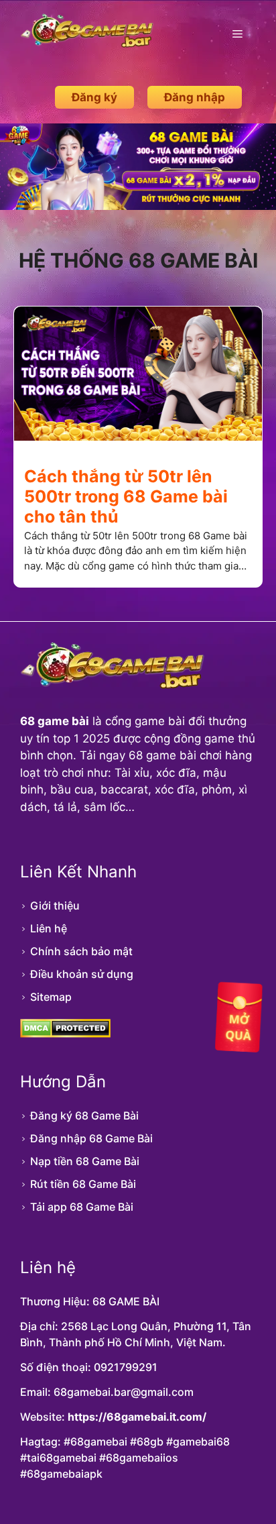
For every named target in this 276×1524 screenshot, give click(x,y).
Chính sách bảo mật (81, 951)
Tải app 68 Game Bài (81, 1206)
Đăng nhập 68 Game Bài (91, 1138)
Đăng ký (94, 97)
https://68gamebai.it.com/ (137, 1416)
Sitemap (51, 996)
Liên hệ (48, 928)
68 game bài (54, 721)
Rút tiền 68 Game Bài (83, 1184)
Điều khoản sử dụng (81, 974)
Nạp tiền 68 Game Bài (84, 1161)
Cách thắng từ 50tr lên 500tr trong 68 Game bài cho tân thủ (126, 496)
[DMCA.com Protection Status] (65, 1033)
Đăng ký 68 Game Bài (84, 1115)
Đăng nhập (194, 97)
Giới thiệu (55, 905)
